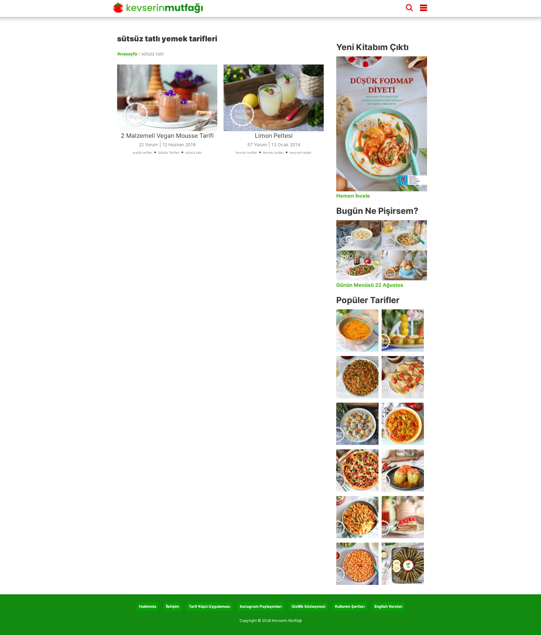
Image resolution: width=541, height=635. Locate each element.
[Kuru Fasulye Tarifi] (357, 564)
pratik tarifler (142, 152)
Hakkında (147, 606)
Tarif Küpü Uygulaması (209, 606)
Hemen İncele (353, 196)
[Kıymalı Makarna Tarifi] (357, 517)
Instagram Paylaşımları (261, 606)
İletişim (172, 606)
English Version (388, 606)
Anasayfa (127, 53)
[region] (223, 233)
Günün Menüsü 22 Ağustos (369, 285)
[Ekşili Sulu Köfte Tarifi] (357, 424)
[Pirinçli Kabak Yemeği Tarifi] (403, 424)
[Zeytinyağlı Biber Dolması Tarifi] (403, 330)
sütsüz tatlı (193, 152)
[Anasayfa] (160, 10)
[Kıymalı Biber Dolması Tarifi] (403, 470)
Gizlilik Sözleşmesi (308, 606)
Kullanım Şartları (350, 606)
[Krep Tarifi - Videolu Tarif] (403, 377)
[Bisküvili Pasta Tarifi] (403, 517)
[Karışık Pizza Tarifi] (357, 470)
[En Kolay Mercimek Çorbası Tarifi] (357, 330)
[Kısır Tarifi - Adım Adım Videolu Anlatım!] (357, 377)
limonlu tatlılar (273, 152)
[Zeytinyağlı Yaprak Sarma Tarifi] (403, 564)
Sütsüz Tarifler (168, 152)
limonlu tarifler (246, 152)
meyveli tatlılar (301, 152)
